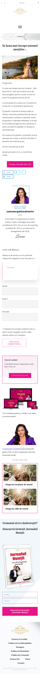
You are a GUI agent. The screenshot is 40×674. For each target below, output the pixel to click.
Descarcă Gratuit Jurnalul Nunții (20, 611)
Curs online (31, 413)
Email (5, 299)
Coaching (6, 449)
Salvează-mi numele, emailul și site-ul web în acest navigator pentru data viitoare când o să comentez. (18, 332)
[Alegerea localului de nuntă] (20, 476)
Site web (5, 311)
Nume (4, 286)
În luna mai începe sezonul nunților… (20, 47)
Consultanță (17, 449)
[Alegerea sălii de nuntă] (20, 500)
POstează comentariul (14, 343)
